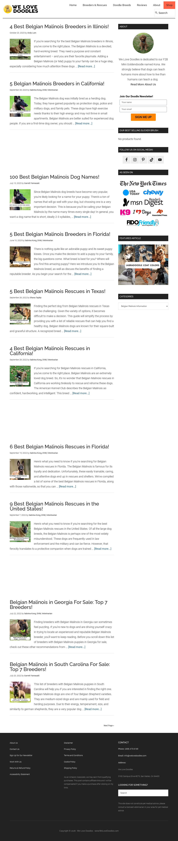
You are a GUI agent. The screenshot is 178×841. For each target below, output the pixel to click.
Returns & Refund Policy (20, 768)
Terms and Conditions (73, 755)
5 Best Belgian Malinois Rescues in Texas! (57, 291)
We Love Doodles (21, 9)
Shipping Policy (70, 768)
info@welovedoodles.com (135, 756)
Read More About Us (143, 84)
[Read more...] (86, 66)
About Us (14, 743)
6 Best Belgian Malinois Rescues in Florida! (59, 446)
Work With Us (15, 762)
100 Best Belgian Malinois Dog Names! (54, 177)
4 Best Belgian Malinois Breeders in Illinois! (59, 26)
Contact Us (14, 749)
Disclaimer (68, 743)
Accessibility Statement (20, 774)
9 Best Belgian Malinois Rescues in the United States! (54, 506)
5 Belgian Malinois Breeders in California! (57, 83)
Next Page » (109, 725)
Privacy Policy (70, 749)
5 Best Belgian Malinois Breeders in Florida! (60, 234)
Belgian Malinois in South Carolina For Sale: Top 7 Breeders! (60, 666)
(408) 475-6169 (131, 749)
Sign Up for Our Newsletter (21, 755)
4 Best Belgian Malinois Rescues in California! (50, 350)
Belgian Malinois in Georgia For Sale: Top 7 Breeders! (58, 604)
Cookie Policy (69, 762)
